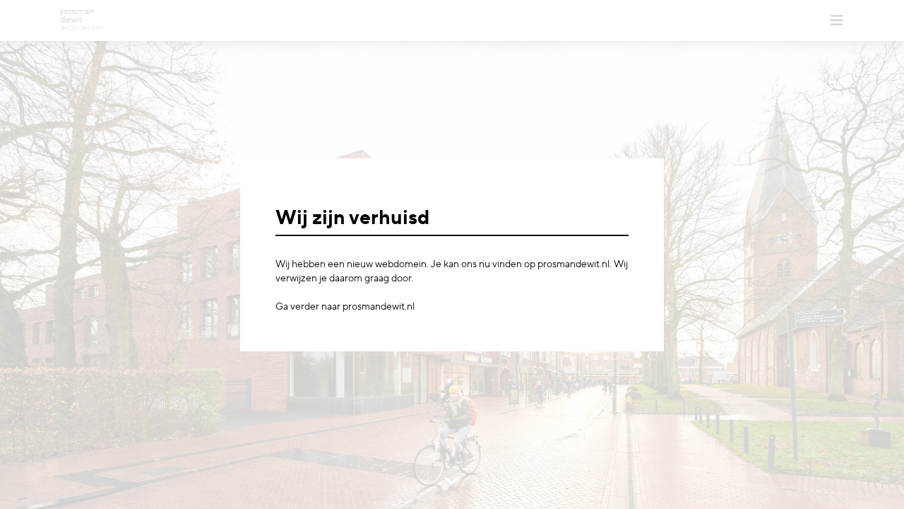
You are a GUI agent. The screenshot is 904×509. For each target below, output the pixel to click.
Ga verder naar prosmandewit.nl (345, 306)
